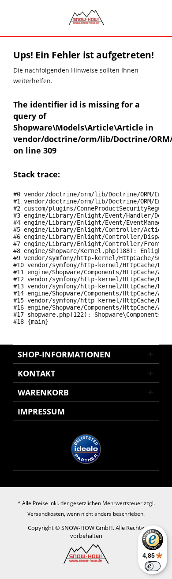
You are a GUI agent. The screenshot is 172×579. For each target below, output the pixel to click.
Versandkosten (45, 514)
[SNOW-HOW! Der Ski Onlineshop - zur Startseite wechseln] (86, 17)
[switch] (153, 566)
